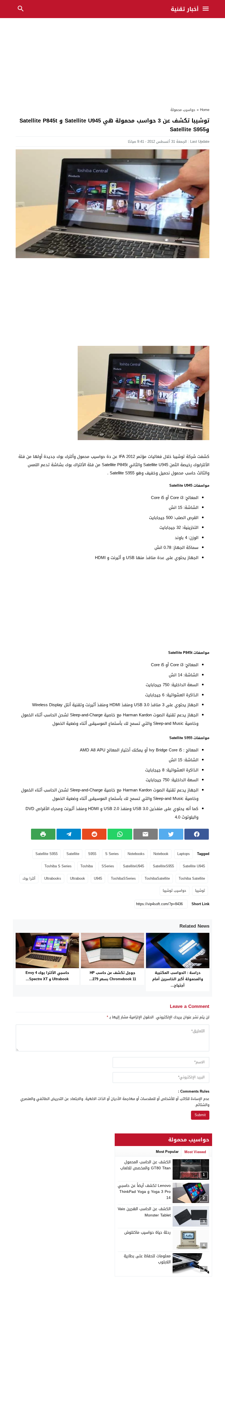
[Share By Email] (145, 834)
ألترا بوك (28, 878)
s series (112, 853)
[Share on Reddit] (94, 834)
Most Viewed (195, 1151)
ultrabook (77, 878)
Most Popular (167, 1151)
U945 (98, 878)
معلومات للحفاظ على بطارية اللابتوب (147, 1259)
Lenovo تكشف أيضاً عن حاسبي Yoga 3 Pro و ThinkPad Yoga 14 (144, 1192)
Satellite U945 (194, 866)
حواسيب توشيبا (174, 890)
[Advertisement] (112, 61)
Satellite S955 (46, 853)
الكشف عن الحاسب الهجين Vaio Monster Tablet (144, 1212)
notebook (160, 853)
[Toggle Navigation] (206, 9)
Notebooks (136, 853)
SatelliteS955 (163, 866)
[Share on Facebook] (196, 834)
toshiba (86, 866)
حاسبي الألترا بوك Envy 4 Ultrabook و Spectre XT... (47, 975)
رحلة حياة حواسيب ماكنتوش (147, 1232)
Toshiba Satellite (192, 878)
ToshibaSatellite (157, 878)
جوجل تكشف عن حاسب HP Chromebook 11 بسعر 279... (112, 975)
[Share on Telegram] (69, 834)
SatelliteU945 (133, 866)
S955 (92, 853)
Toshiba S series (58, 866)
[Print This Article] (43, 834)
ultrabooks (52, 878)
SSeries (108, 866)
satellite (72, 853)
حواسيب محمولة (182, 109)
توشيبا (200, 890)
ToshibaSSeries (123, 878)
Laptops (183, 853)
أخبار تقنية (185, 9)
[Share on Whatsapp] (120, 834)
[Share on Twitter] (171, 834)
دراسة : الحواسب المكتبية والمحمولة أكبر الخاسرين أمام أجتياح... (177, 979)
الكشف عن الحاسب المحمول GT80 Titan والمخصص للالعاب (145, 1165)
